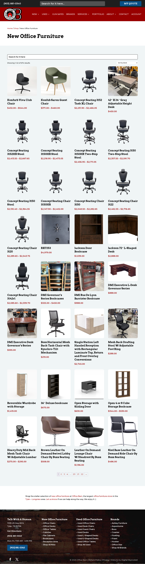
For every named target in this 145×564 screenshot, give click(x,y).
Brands (70, 14)
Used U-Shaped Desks (87, 538)
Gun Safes (58, 14)
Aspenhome (117, 526)
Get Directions (14, 531)
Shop (16, 28)
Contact (124, 14)
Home (10, 28)
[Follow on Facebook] (10, 559)
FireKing (116, 535)
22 (82, 474)
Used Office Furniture (89, 519)
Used (44, 14)
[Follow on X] (17, 559)
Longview (36, 499)
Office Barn (77, 496)
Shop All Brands (119, 548)
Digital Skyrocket (130, 560)
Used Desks (83, 532)
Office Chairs (49, 523)
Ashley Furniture (119, 523)
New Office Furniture (54, 519)
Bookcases (48, 538)
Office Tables (49, 529)
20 (74, 474)
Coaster (115, 532)
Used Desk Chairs (85, 526)
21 (78, 474)
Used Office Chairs (86, 523)
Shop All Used (83, 545)
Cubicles (47, 532)
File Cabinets (49, 535)
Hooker (115, 542)
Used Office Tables (86, 542)
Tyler (27, 499)
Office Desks (49, 526)
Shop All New (49, 545)
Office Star (117, 545)
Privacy (105, 560)
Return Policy (95, 560)
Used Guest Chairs (86, 529)
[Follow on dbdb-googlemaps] (24, 559)
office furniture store (103, 496)
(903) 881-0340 (12, 3)
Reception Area (50, 542)
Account (136, 14)
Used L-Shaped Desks (87, 535)
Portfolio (98, 14)
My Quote (130, 3)
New (34, 14)
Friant (114, 538)
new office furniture (60, 496)
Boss (114, 529)
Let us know (51, 499)
